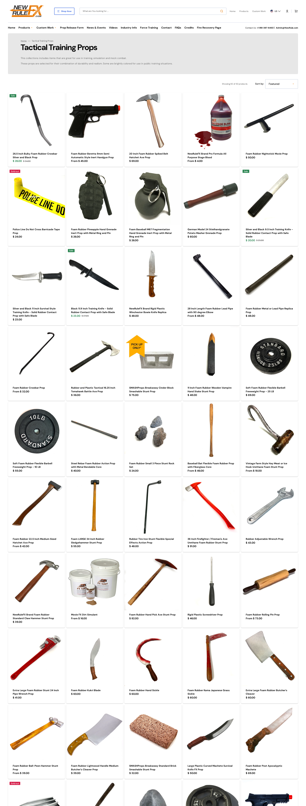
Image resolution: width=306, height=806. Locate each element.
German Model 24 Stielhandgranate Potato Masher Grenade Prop (208, 231)
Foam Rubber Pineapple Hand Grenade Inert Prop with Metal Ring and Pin (94, 231)
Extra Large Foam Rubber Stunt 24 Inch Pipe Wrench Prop (36, 692)
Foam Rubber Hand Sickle (144, 690)
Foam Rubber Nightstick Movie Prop (267, 153)
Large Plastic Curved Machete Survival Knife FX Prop (210, 767)
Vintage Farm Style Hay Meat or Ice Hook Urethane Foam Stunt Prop (266, 465)
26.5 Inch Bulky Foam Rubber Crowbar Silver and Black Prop (35, 155)
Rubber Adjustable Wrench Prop (265, 539)
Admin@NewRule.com (287, 28)
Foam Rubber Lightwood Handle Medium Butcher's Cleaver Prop (94, 767)
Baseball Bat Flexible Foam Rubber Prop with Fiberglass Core (211, 465)
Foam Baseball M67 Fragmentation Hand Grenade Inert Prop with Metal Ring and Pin (150, 233)
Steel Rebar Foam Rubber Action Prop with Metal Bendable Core (93, 465)
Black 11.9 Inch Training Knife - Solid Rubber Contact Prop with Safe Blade (93, 310)
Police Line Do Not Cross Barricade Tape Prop (36, 231)
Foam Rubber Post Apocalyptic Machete (264, 767)
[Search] (222, 11)
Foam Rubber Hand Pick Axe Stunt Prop (152, 614)
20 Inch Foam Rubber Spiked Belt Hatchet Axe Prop (148, 155)
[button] (287, 11)
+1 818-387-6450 (265, 28)
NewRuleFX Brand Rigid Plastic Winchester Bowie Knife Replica (147, 310)
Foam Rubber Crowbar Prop (29, 387)
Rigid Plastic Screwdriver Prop (205, 614)
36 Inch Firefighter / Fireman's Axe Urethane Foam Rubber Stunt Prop (208, 540)
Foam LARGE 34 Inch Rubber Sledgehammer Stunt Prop (87, 540)
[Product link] (36, 130)
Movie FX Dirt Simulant (84, 614)
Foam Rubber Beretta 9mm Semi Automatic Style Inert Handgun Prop (92, 155)
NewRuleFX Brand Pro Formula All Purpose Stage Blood (207, 155)
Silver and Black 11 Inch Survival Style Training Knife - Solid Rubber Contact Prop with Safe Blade (35, 312)
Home (24, 41)
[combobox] (153, 11)
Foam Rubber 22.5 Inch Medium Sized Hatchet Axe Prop (34, 540)
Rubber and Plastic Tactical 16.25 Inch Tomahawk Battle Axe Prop (93, 389)
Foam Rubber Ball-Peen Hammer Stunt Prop (35, 767)
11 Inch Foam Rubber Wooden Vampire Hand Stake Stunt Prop (210, 389)
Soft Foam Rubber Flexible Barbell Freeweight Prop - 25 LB (265, 389)
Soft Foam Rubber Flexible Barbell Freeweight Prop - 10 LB (32, 465)
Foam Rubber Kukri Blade (86, 690)
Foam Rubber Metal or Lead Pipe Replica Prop (269, 310)
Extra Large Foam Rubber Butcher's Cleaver (266, 692)
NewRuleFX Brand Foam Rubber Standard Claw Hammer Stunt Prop (33, 616)
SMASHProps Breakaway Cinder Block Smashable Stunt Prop (151, 389)
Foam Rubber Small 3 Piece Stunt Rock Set (151, 465)
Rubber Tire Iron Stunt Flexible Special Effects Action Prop (151, 540)
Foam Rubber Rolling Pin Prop (263, 614)
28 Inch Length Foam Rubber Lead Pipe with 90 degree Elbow (210, 310)
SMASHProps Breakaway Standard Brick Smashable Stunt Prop (152, 767)
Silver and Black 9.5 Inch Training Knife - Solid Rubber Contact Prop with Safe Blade (269, 233)
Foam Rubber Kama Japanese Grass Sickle (209, 692)
